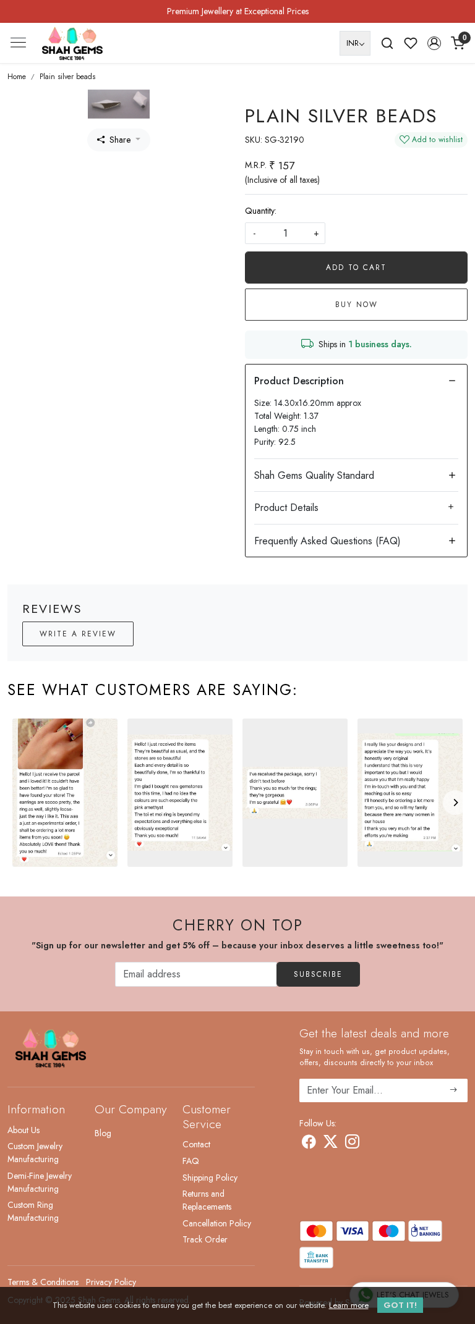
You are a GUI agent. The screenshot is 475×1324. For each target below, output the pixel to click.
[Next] (455, 802)
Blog (103, 1133)
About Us (23, 1130)
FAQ (190, 1161)
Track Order (205, 1239)
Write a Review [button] (78, 633)
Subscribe (318, 974)
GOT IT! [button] (400, 1305)
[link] (387, 43)
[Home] (72, 43)
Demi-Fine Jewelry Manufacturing (39, 1182)
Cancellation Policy (216, 1223)
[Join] (454, 1090)
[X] (330, 1144)
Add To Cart (356, 267)
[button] (434, 43)
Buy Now (356, 304)
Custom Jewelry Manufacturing (34, 1152)
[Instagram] (352, 1144)
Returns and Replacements (206, 1200)
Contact (196, 1144)
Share (120, 139)
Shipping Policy (210, 1177)
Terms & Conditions (43, 1282)
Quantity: (260, 211)
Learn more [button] (349, 1305)
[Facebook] (309, 1144)
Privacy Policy (111, 1282)
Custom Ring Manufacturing (33, 1211)
